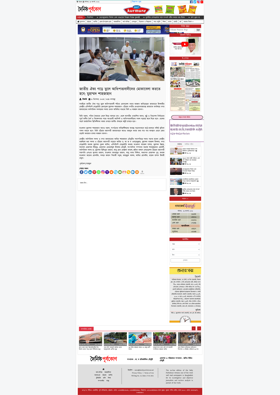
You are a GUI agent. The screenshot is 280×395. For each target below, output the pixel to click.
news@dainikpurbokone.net (144, 370)
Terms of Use (149, 373)
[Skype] (116, 172)
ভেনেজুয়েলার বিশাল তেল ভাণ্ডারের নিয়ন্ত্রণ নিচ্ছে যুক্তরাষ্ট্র (104, 17)
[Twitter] (86, 172)
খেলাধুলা (134, 21)
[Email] (120, 172)
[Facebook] (81, 172)
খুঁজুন (198, 30)
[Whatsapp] (99, 172)
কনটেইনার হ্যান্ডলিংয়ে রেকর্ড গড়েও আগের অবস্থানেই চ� (191, 180)
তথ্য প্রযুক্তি (157, 21)
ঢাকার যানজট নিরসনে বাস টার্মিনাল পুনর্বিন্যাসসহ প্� (190, 150)
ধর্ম (180, 21)
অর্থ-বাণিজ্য (126, 21)
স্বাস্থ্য (107, 381)
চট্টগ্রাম (89, 21)
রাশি (104, 378)
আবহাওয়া (97, 375)
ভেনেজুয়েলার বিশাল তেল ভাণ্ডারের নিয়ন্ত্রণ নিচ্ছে (189, 170)
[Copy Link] (128, 172)
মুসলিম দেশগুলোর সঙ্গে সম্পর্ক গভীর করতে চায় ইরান (150, 17)
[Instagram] (103, 172)
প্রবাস (169, 21)
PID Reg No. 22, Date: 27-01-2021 (142, 376)
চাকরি (175, 21)
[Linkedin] (90, 172)
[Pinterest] (94, 172)
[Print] (111, 172)
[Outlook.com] (133, 172)
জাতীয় (95, 21)
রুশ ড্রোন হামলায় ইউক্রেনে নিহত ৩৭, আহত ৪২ (193, 17)
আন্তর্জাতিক (117, 21)
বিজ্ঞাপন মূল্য (136, 1)
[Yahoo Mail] (107, 172)
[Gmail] (124, 172)
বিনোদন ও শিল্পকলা (145, 21)
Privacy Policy (137, 373)
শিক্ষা (164, 21)
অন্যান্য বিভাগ (188, 21)
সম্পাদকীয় (101, 381)
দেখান (185, 260)
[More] (137, 172)
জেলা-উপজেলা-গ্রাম (105, 21)
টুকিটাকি (98, 378)
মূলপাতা (82, 21)
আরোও (184, 199)
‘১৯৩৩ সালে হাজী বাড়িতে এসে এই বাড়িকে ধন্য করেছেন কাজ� (191, 160)
